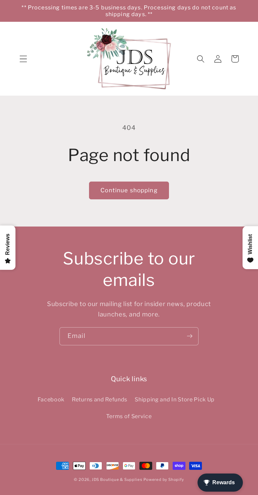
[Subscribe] (189, 336)
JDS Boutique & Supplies (117, 479)
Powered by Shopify (163, 479)
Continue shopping (129, 190)
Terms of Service (129, 416)
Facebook (51, 399)
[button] (23, 58)
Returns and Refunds (99, 399)
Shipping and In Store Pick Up (175, 399)
